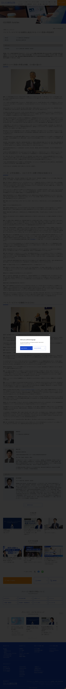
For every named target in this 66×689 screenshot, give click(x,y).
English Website (24, 348)
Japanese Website (37, 348)
